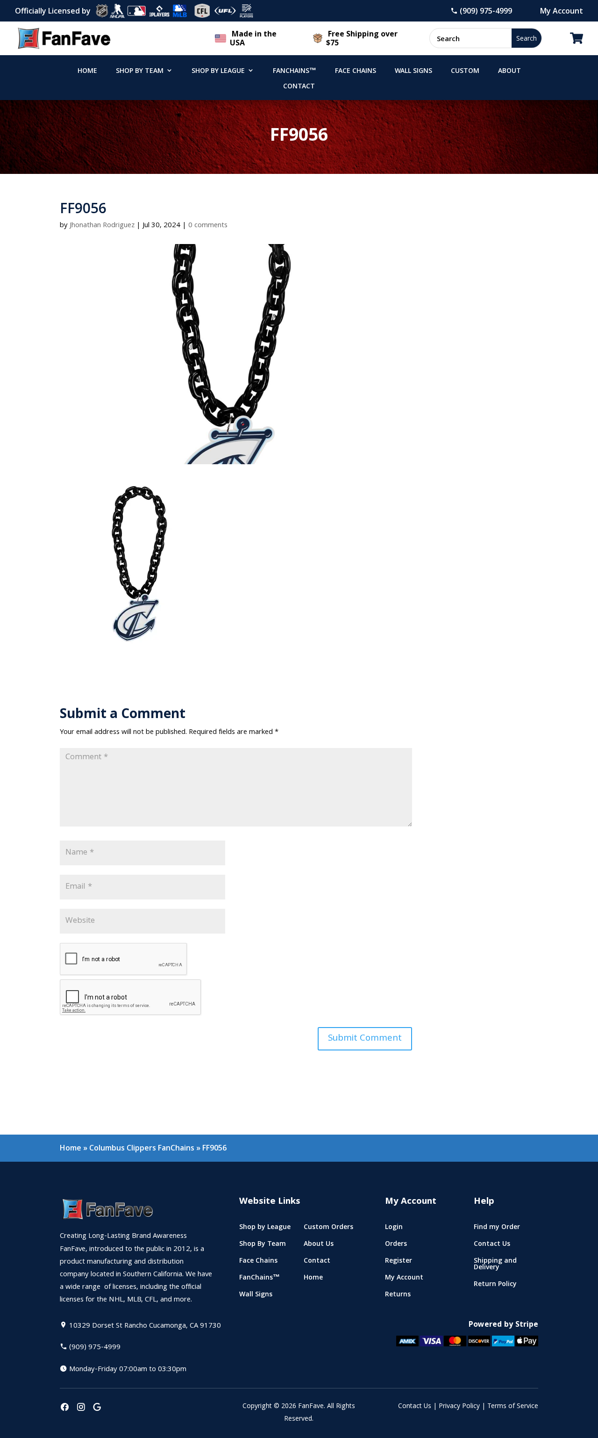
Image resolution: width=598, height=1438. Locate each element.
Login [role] (394, 1228)
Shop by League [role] (218, 71)
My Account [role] (404, 1279)
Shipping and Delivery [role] (495, 1265)
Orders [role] (396, 1245)
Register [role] (398, 1262)
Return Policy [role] (495, 1285)
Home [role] (87, 71)
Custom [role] (465, 71)
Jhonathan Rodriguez (102, 226)
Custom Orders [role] (328, 1228)
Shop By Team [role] (140, 71)
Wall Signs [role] (413, 71)
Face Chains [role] (355, 71)
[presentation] (64, 1408)
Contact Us (414, 1406)
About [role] (509, 71)
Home (70, 1148)
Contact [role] (299, 87)
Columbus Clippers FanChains (141, 1148)
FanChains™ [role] (294, 71)
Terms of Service (512, 1406)
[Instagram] (80, 1408)
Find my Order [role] (497, 1228)
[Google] (97, 1408)
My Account (561, 11)
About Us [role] (319, 1245)
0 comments (208, 226)
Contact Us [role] (492, 1245)
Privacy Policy (459, 1406)
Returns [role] (398, 1296)
